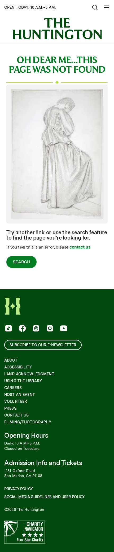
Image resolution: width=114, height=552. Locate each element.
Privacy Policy (18, 489)
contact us (79, 247)
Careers (13, 388)
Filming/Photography (27, 422)
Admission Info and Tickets (43, 463)
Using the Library (23, 381)
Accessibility (18, 367)
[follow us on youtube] (63, 329)
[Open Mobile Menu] (106, 7)
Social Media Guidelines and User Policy (44, 497)
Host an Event (19, 394)
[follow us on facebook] (21, 329)
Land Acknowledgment (29, 374)
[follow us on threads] (35, 329)
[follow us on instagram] (49, 329)
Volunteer (15, 401)
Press (10, 408)
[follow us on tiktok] (8, 329)
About (10, 360)
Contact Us (16, 415)
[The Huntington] (57, 28)
